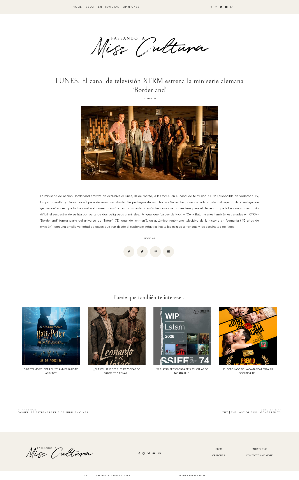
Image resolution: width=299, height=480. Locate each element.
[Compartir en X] (142, 251)
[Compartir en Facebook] (128, 251)
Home (77, 6)
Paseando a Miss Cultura (114, 475)
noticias (149, 238)
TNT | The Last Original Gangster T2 (251, 412)
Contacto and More (259, 455)
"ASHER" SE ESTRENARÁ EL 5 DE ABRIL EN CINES (53, 412)
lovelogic (200, 475)
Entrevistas (108, 6)
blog (90, 6)
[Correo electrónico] (168, 251)
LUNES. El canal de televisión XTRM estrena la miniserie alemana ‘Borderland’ (149, 85)
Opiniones (131, 6)
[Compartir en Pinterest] (155, 251)
